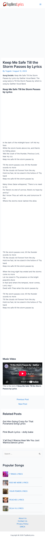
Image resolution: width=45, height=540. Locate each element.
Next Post (22, 404)
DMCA (22, 527)
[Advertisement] (22, 34)
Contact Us (22, 521)
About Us (22, 518)
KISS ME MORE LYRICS (18, 482)
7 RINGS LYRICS (16, 474)
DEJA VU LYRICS (16, 508)
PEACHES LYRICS (16, 500)
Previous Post (23, 399)
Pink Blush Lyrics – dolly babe (18, 432)
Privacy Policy (22, 524)
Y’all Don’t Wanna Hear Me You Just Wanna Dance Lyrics (21, 441)
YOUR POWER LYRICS (18, 491)
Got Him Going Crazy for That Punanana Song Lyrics (18, 422)
